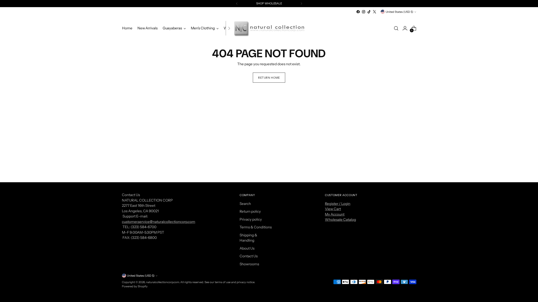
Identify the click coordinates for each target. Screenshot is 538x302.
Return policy (250, 211)
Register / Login (337, 204)
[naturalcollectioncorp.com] (269, 28)
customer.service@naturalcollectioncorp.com (158, 222)
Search (245, 204)
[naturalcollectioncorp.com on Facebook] (358, 12)
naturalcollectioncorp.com (162, 282)
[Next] (301, 3)
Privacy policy (251, 219)
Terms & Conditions (256, 227)
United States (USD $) (399, 11)
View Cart (333, 209)
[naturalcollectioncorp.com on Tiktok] (369, 12)
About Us (247, 248)
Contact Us (249, 256)
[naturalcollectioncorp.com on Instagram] (363, 12)
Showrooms (249, 264)
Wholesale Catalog (340, 219)
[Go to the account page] (405, 28)
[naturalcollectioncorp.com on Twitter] (374, 12)
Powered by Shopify (135, 286)
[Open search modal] (396, 28)
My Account (334, 214)
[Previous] (236, 3)
